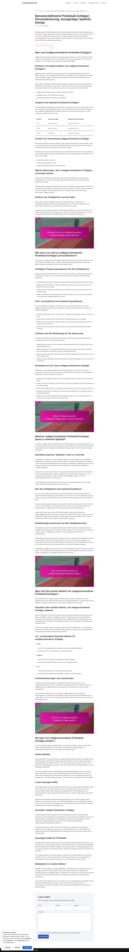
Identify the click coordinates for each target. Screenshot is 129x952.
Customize (7, 947)
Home (36, 11)
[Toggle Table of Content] (51, 48)
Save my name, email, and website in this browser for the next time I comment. (59, 932)
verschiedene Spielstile (68, 273)
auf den (71, 321)
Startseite (68, 3)
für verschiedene (57, 619)
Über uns (75, 3)
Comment (41, 912)
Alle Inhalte (83, 3)
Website (76, 905)
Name (40, 905)
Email (58, 905)
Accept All (27, 947)
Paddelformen (42, 11)
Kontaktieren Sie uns (93, 3)
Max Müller (39, 25)
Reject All (17, 947)
